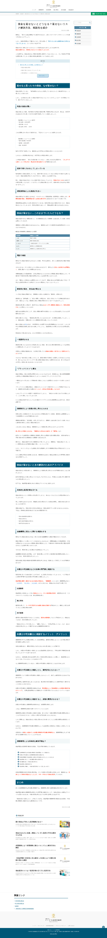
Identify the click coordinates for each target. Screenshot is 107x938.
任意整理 (48, 9)
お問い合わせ (71, 925)
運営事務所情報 (50, 925)
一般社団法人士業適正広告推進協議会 (24, 908)
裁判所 (16, 906)
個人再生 (56, 9)
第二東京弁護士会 (19, 903)
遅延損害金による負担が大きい (29, 73)
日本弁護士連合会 (19, 901)
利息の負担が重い (26, 67)
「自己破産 (34, 583)
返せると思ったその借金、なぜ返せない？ (31, 64)
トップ (34, 9)
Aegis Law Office (53, 933)
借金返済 (71, 9)
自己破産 (63, 9)
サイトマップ (41, 925)
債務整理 (41, 9)
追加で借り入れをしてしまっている (30, 70)
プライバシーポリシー (61, 925)
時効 (26, 324)
